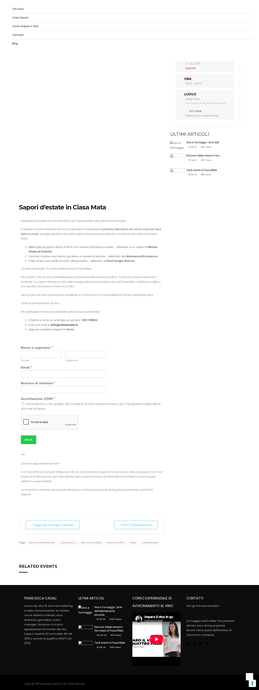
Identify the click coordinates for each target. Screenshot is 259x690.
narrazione (115, 542)
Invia (28, 439)
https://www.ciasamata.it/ (202, 115)
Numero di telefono (38, 383)
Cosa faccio (20, 18)
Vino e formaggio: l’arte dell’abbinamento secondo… (108, 611)
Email (26, 367)
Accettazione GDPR (38, 399)
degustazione (91, 542)
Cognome (71, 360)
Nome (25, 360)
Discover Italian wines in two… (203, 155)
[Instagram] (194, 643)
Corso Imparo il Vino (25, 26)
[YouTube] (200, 643)
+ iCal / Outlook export (136, 525)
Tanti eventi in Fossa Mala (201, 170)
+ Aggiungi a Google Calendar (52, 525)
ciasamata (68, 542)
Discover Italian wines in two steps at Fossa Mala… (109, 628)
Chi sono (18, 9)
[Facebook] (188, 643)
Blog (15, 43)
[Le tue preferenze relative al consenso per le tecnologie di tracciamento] (252, 683)
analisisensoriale (42, 542)
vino (133, 542)
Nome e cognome (37, 348)
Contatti (18, 35)
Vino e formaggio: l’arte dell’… (203, 142)
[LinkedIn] (206, 643)
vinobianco (150, 542)
